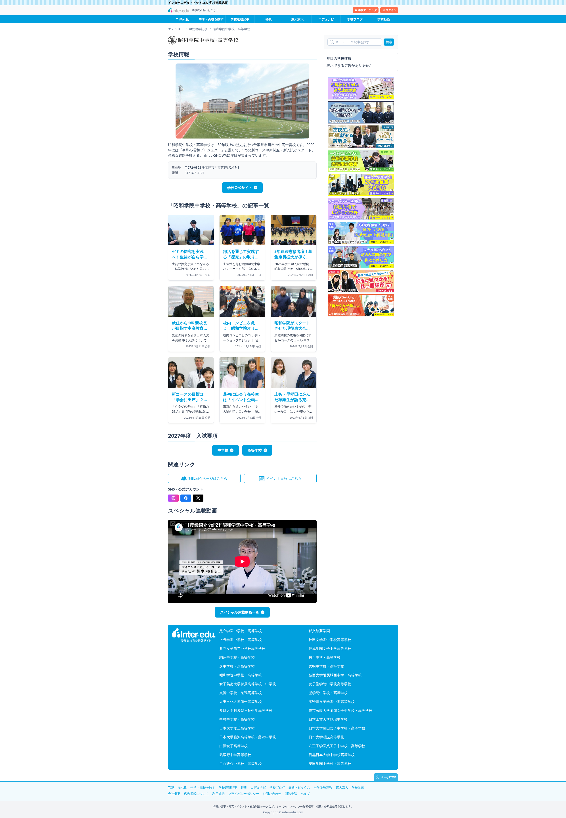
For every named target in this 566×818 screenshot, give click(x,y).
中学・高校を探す (211, 19)
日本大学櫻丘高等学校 (237, 728)
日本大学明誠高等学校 (326, 737)
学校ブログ (355, 19)
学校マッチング (367, 10)
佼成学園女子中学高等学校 (330, 648)
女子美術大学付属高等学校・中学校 (247, 683)
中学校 (223, 450)
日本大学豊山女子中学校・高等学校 (337, 728)
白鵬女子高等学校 (233, 745)
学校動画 (383, 19)
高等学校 (255, 450)
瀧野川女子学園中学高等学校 (332, 701)
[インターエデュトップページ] (194, 635)
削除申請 (291, 793)
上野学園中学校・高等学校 (240, 639)
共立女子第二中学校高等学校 (242, 648)
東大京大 (297, 19)
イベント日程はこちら (284, 478)
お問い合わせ (272, 793)
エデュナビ (326, 19)
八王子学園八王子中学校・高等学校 (337, 745)
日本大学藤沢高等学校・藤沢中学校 (247, 737)
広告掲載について (196, 793)
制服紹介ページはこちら (207, 478)
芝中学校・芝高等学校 (237, 666)
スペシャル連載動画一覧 (239, 612)
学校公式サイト (239, 187)
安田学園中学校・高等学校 (330, 763)
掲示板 (184, 19)
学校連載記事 (240, 19)
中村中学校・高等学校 (237, 719)
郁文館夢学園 (319, 630)
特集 (269, 19)
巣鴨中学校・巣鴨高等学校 (240, 692)
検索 (389, 42)
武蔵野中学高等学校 (235, 754)
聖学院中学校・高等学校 (328, 692)
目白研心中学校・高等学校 (240, 763)
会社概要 (174, 793)
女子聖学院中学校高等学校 (330, 683)
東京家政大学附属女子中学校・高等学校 (340, 710)
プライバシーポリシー (243, 793)
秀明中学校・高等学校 (326, 666)
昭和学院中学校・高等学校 (240, 675)
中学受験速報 (323, 787)
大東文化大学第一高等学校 (240, 701)
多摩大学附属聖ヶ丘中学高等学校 (245, 710)
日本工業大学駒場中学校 (328, 719)
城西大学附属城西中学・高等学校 (335, 675)
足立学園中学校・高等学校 (240, 630)
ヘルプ (305, 793)
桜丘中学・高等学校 (324, 657)
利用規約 (218, 793)
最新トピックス (299, 787)
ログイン (391, 10)
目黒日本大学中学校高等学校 (332, 754)
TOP (171, 787)
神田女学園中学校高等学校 (330, 639)
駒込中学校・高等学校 (237, 657)
